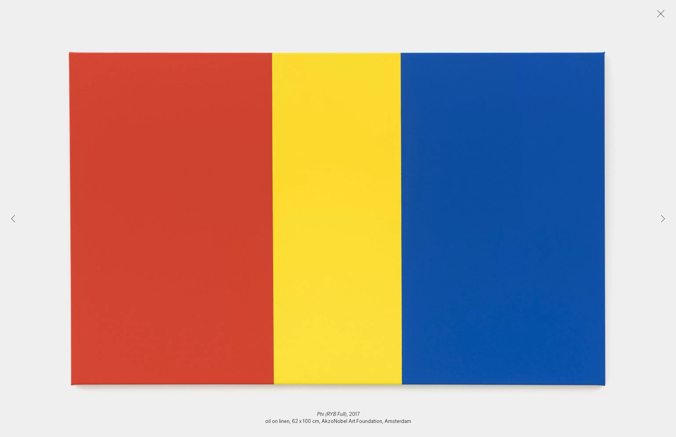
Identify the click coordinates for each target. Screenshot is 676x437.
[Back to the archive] (661, 14)
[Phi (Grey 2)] (662, 219)
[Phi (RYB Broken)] (13, 219)
